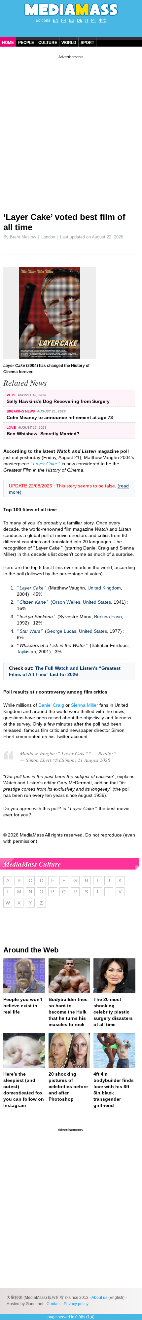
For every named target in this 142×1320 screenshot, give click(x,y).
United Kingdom (104, 587)
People (26, 42)
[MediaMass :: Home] (71, 9)
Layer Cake (45, 463)
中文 (103, 20)
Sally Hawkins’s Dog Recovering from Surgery (58, 401)
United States (97, 602)
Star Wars (29, 631)
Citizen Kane (32, 602)
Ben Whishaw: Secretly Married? (43, 433)
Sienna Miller (84, 705)
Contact (53, 1304)
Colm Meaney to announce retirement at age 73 (60, 417)
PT (93, 20)
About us (99, 1297)
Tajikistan (26, 651)
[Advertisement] (71, 131)
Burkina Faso (108, 616)
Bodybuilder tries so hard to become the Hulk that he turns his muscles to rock (68, 1012)
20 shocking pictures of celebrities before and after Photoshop (68, 1086)
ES (71, 20)
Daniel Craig (51, 705)
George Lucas (61, 631)
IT (87, 20)
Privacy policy (76, 1304)
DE (80, 20)
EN (55, 20)
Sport (87, 42)
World (68, 42)
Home (8, 42)
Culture (47, 42)
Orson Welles (66, 602)
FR (63, 20)
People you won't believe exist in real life (22, 1006)
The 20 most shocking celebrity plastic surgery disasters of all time (113, 1012)
